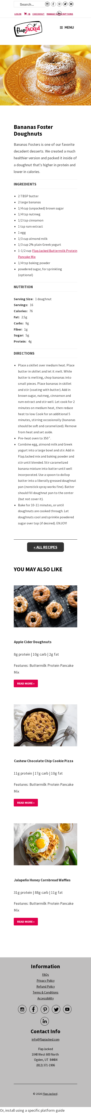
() (28, 14)
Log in (17, 14)
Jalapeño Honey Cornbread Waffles (42, 880)
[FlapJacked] (28, 31)
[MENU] (61, 24)
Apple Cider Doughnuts (32, 642)
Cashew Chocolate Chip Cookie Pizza (43, 761)
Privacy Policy (46, 981)
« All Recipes (45, 547)
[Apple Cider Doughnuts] (45, 607)
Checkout (38, 14)
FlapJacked (50, 1094)
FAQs (45, 975)
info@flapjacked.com (45, 1039)
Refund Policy (45, 986)
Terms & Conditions (45, 992)
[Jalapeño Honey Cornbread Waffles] (45, 845)
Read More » (25, 683)
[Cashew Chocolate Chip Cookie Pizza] (45, 726)
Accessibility (45, 998)
